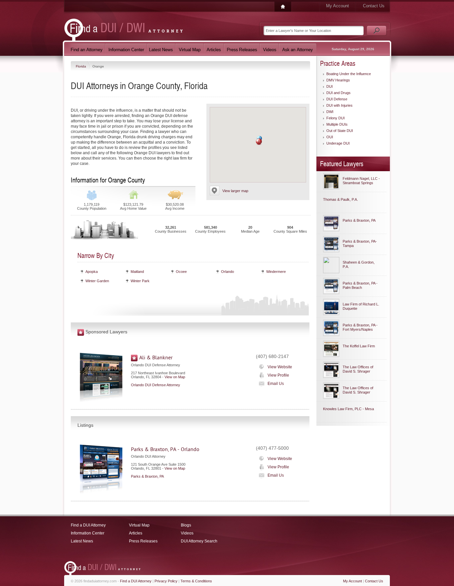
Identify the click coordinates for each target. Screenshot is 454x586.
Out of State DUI (339, 131)
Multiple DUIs (337, 124)
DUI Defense (336, 99)
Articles (135, 533)
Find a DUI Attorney (88, 525)
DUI (329, 86)
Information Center (87, 533)
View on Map (175, 377)
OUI (329, 137)
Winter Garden (97, 281)
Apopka (91, 272)
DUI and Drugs (338, 93)
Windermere (276, 272)
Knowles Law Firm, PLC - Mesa (348, 409)
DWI (329, 112)
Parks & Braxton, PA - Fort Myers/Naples (360, 327)
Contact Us (374, 5)
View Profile (278, 375)
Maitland (137, 272)
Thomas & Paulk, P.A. (340, 199)
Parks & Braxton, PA (147, 476)
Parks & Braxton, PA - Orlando (165, 449)
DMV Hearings (338, 80)
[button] (259, 142)
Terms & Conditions (196, 581)
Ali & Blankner (155, 358)
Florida (81, 66)
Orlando (227, 272)
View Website (280, 367)
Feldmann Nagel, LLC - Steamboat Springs (361, 180)
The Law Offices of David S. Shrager (358, 369)
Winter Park (140, 281)
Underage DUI (338, 143)
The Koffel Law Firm (359, 346)
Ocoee (181, 272)
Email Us (276, 383)
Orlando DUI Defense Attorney (155, 385)
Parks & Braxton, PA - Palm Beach (360, 285)
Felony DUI (335, 118)
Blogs (186, 525)
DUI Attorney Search (199, 541)
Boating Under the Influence (348, 74)
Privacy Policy (166, 581)
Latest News (82, 541)
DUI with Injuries (339, 105)
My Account (337, 5)
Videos (187, 533)
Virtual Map (139, 525)
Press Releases (143, 541)
